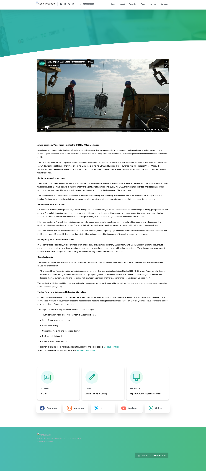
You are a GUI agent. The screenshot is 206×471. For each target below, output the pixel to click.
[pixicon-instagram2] (165, 465)
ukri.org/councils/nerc (86, 350)
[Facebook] (61, 4)
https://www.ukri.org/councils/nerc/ (145, 394)
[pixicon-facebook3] (154, 465)
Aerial (94, 35)
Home (85, 35)
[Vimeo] (69, 4)
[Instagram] (73, 4)
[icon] (58, 377)
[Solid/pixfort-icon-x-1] (160, 465)
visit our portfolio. (111, 347)
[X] (65, 4)
